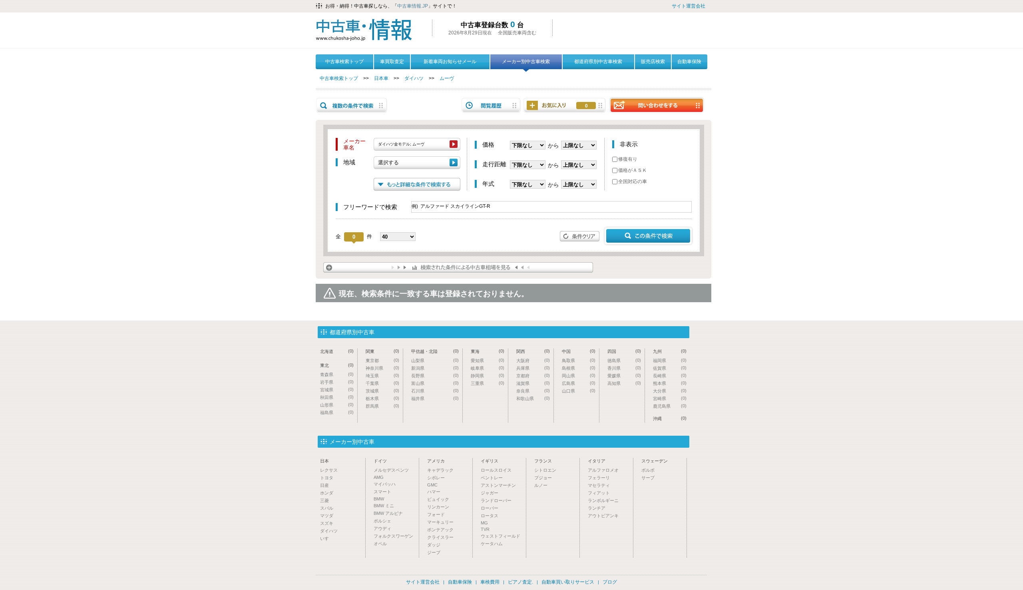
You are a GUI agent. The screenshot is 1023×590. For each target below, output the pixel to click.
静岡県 (487, 375)
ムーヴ (447, 78)
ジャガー (489, 492)
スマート (382, 491)
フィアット (599, 492)
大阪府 (533, 360)
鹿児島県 (670, 406)
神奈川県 (382, 368)
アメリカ (436, 460)
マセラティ (599, 485)
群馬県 (382, 406)
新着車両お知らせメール (450, 61)
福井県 (435, 398)
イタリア (596, 460)
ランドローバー (496, 500)
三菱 (324, 500)
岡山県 (578, 375)
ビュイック (438, 499)
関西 (533, 351)
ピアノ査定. (520, 582)
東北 (337, 365)
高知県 (624, 383)
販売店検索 (653, 61)
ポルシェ (382, 520)
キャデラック (440, 470)
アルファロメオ (603, 470)
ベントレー (492, 477)
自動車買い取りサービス (567, 582)
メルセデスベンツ (391, 470)
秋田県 (337, 397)
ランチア (596, 508)
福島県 (337, 412)
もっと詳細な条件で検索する (417, 184)
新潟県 (435, 368)
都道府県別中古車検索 (598, 61)
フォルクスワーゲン (393, 536)
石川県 (435, 390)
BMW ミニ (384, 505)
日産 (324, 485)
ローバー (489, 508)
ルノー (540, 485)
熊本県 (670, 383)
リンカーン (438, 506)
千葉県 (382, 383)
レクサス (329, 470)
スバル (326, 508)
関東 (382, 351)
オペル (380, 543)
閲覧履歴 (491, 105)
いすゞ (326, 538)
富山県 (435, 383)
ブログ (610, 582)
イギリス (489, 460)
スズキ (326, 523)
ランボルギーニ (603, 500)
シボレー (436, 477)
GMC (432, 484)
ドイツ (380, 460)
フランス (543, 460)
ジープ (433, 552)
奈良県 (533, 390)
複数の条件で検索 (352, 105)
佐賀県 (670, 368)
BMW (379, 498)
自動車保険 (689, 61)
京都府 (533, 375)
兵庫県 (533, 368)
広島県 (578, 383)
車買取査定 (392, 61)
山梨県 (435, 360)
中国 (578, 351)
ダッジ (433, 544)
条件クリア (580, 236)
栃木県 (382, 398)
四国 (624, 351)
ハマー (433, 491)
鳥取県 (578, 360)
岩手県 (337, 382)
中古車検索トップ (344, 61)
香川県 (624, 368)
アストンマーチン (498, 485)
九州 (670, 351)
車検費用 (490, 582)
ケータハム (492, 543)
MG (484, 522)
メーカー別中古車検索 (526, 61)
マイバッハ (385, 484)
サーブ (648, 477)
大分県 (670, 390)
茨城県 (382, 390)
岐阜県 (487, 368)
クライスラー (440, 537)
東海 (487, 351)
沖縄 (670, 418)
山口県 (578, 390)
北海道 (337, 351)
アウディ (382, 528)
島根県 (578, 368)
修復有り (627, 159)
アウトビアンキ (603, 515)
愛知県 (487, 360)
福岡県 (670, 360)
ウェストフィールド (500, 536)
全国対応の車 (632, 181)
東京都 (382, 360)
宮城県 (337, 389)
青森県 (337, 374)
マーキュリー (440, 522)
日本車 (381, 78)
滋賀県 (533, 383)
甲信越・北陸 (435, 351)
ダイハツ (414, 78)
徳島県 (624, 360)
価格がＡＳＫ (632, 170)
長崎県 (670, 375)
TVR (485, 529)
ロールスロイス (496, 470)
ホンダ (326, 492)
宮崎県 (670, 398)
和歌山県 (533, 398)
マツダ (326, 515)
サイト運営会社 (688, 6)
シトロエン (545, 470)
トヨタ (326, 477)
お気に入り (586, 106)
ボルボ (648, 470)
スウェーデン (654, 460)
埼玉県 (382, 375)
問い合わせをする (656, 105)
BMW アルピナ (388, 513)
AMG (379, 477)
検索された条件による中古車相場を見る (458, 267)
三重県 (487, 383)
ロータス (489, 515)
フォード (436, 514)
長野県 (435, 375)
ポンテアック (440, 529)
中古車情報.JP (412, 6)
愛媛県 (624, 375)
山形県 (337, 404)
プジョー (543, 477)
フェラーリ (599, 477)
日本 (324, 460)
